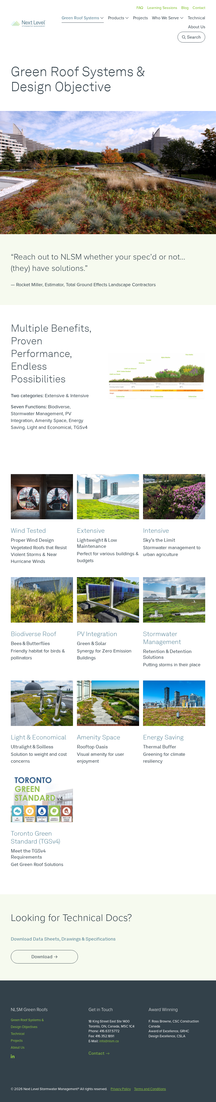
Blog (185, 8)
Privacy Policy (121, 1088)
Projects (140, 18)
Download (41, 956)
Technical (196, 18)
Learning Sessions (162, 8)
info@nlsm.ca (109, 1041)
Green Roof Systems (80, 18)
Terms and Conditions (150, 1088)
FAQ (139, 8)
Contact (199, 8)
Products (116, 18)
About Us (196, 27)
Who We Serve (165, 18)
